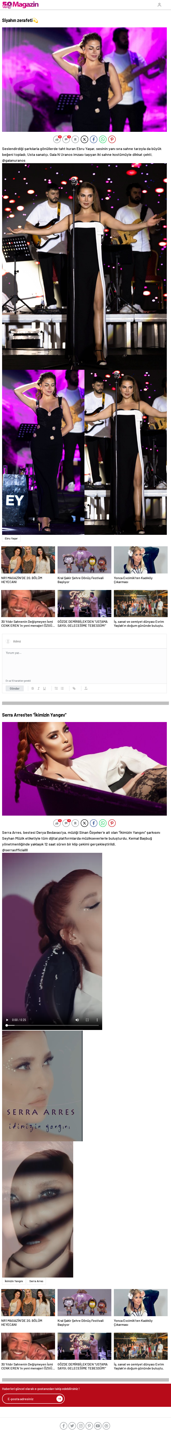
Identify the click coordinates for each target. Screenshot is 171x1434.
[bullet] (62, 688)
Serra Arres (36, 1281)
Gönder (15, 688)
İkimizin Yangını (14, 1281)
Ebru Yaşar (11, 538)
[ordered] (56, 688)
